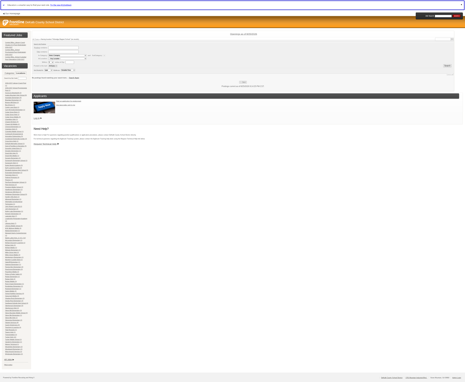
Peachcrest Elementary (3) (14, 269)
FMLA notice (8, 365)
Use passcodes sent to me (65, 105)
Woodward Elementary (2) (13, 349)
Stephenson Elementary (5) (14, 306)
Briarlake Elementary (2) (13, 100)
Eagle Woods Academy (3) (14, 165)
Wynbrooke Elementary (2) (14, 354)
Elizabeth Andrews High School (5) (16, 170)
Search (447, 66)
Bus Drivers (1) (10, 105)
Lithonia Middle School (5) (14, 226)
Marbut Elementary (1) (12, 231)
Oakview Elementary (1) (13, 264)
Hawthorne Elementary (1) (14, 189)
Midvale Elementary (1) (12, 250)
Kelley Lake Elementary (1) (14, 211)
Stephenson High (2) (12, 308)
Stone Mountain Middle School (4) (16, 313)
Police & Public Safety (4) (13, 274)
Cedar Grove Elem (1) (12, 112)
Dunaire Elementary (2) (13, 158)
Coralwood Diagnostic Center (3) (16, 139)
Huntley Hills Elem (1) (12, 197)
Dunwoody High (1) (11, 163)
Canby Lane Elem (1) (12, 107)
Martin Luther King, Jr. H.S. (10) (15, 238)
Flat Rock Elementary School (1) (15, 182)
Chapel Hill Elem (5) (12, 122)
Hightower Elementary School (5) (16, 194)
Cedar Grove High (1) (12, 114)
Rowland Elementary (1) (13, 289)
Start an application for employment (68, 101)
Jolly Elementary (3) (11, 209)
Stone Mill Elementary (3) (13, 310)
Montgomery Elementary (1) (14, 257)
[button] (462, 5)
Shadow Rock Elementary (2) (14, 298)
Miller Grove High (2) (12, 252)
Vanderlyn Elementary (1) (13, 342)
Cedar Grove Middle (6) (13, 117)
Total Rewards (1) (11, 330)
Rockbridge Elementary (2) (14, 286)
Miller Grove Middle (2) (12, 255)
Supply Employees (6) (12, 325)
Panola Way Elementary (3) (14, 267)
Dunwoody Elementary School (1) (16, 160)
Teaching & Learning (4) (13, 327)
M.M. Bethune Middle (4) (13, 228)
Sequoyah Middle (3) (12, 296)
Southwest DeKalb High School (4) (16, 303)
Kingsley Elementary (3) (13, 214)
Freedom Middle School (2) (14, 187)
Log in (37, 118)
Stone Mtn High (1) (11, 318)
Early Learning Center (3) (13, 168)
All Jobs (8, 359)
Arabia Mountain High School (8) (16, 95)
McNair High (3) (10, 245)
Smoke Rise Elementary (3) (14, 301)
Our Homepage (12, 13)
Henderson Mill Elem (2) (13, 192)
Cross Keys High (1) (11, 141)
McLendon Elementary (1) (13, 240)
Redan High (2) (10, 279)
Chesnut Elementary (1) (13, 127)
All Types (35, 39)
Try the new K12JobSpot (60, 5)
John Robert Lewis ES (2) (13, 206)
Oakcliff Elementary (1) (12, 262)
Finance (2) (9, 180)
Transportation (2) (11, 335)
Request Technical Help (45, 144)
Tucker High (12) (10, 337)
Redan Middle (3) (11, 281)
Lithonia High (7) (10, 223)
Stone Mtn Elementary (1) (13, 315)
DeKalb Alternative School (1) (15, 144)
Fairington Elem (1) (11, 175)
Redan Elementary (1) (12, 277)
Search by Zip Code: (11, 78)
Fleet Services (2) (11, 185)
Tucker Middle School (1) (13, 339)
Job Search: (429, 16)
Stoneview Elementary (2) (13, 320)
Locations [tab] (20, 73)
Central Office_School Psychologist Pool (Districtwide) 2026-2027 (15, 52)
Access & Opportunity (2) (13, 93)
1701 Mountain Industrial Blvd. (416, 378)
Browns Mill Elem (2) (12, 102)
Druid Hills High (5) (11, 153)
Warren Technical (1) (12, 344)
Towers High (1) (10, 332)
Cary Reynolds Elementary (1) (15, 110)
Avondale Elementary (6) (13, 98)
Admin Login (456, 378)
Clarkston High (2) (11, 129)
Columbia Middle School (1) (14, 131)
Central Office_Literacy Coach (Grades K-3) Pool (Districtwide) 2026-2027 (15, 45)
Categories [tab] (9, 73)
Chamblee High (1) (11, 119)
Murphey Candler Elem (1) (14, 260)
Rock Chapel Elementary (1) (14, 284)
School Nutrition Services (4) (14, 293)
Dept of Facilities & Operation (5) (16, 146)
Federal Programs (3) (12, 177)
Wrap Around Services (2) (13, 351)
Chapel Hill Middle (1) (12, 124)
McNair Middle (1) (11, 247)
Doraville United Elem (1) (13, 148)
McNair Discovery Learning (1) (15, 243)
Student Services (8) (12, 322)
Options (449, 74)
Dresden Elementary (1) (13, 151)
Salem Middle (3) (10, 291)
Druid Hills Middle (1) (12, 156)
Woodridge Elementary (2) (14, 347)
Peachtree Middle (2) (12, 272)
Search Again (74, 78)
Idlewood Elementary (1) (13, 199)
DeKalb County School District (392, 378)
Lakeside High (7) (11, 216)
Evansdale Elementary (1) (13, 173)
